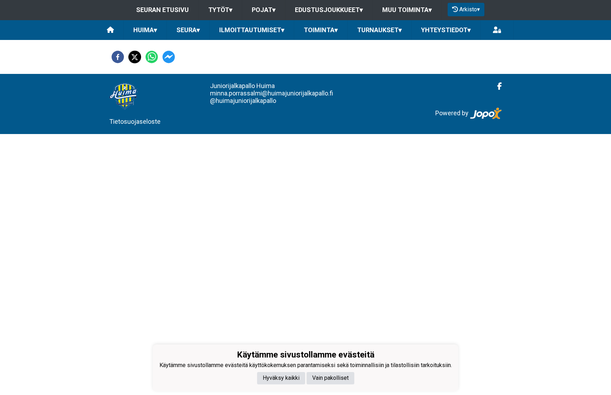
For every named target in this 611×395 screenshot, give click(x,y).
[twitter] (134, 57)
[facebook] (117, 57)
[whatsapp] (151, 57)
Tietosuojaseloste (135, 121)
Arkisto (469, 9)
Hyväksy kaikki (281, 377)
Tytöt (220, 9)
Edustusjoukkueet (329, 9)
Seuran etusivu (162, 9)
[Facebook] (496, 86)
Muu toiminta (407, 9)
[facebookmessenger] (168, 57)
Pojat (263, 9)
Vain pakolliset (330, 377)
